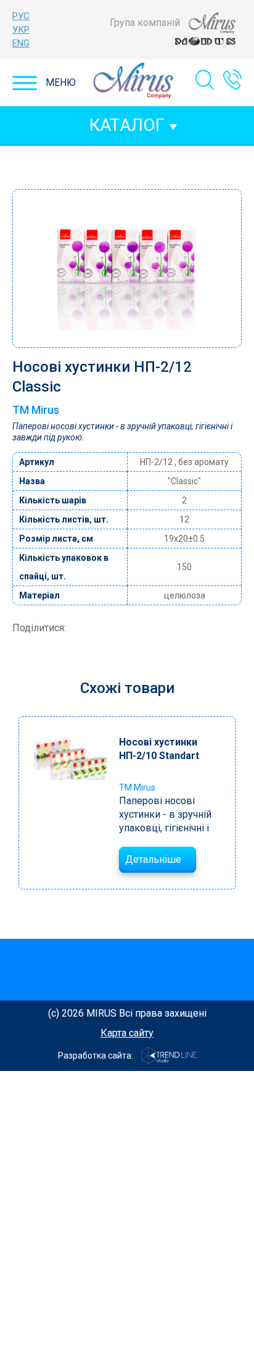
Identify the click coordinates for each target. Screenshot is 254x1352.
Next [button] (239, 802)
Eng (21, 43)
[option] (127, 802)
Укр (21, 29)
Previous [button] (17, 802)
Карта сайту (127, 1033)
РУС (21, 16)
